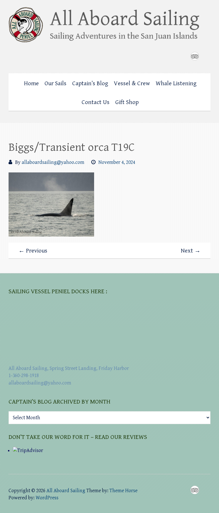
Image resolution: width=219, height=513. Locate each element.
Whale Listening (176, 83)
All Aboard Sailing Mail (206, 56)
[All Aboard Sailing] (109, 26)
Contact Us (96, 102)
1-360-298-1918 (24, 375)
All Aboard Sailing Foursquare (194, 56)
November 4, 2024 (116, 162)
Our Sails (55, 83)
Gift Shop (127, 102)
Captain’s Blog (90, 83)
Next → (190, 250)
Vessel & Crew (132, 83)
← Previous (33, 250)
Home (31, 83)
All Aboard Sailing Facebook (183, 56)
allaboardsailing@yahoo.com (53, 162)
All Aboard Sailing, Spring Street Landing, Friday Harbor (69, 368)
